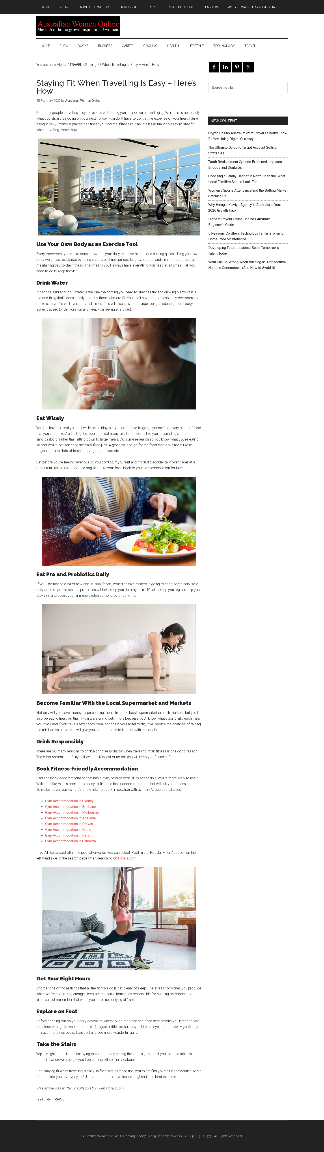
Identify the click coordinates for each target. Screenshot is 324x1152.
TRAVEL (58, 1099)
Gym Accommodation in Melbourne (72, 812)
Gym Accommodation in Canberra (70, 841)
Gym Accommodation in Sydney (69, 801)
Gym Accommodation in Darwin (69, 824)
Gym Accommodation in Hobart (69, 830)
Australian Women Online (78, 26)
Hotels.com (127, 858)
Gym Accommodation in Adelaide (70, 818)
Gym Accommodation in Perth (68, 835)
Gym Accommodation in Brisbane (70, 807)
